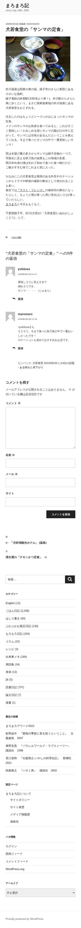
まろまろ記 (17, 5)
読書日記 (11, 687)
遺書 (8, 702)
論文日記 (11, 694)
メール (12, 474)
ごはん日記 (16, 237)
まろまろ (11, 204)
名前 (10, 455)
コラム (10, 641)
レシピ (10, 649)
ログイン (11, 846)
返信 (20, 298)
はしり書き (13, 618)
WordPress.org (15, 869)
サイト (10, 493)
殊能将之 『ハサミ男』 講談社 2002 (31, 770)
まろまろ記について (18, 793)
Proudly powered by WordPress (24, 918)
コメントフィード (17, 861)
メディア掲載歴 (20, 814)
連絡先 (14, 821)
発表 (8, 671)
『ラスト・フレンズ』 (31, 190)
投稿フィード (14, 853)
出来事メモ (13, 656)
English (10, 603)
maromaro (33, 24)
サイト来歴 (17, 807)
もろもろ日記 (14, 633)
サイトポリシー (20, 799)
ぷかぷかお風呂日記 (18, 626)
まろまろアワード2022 (20, 726)
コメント (13, 403)
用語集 (10, 664)
